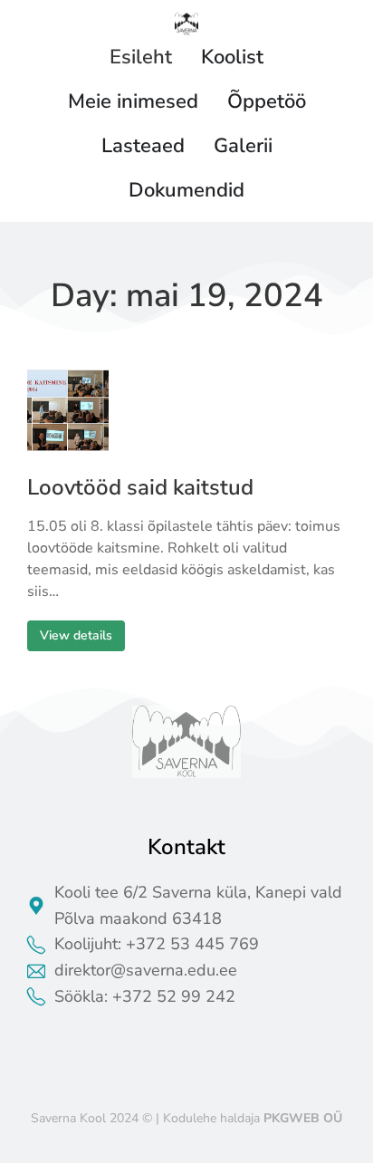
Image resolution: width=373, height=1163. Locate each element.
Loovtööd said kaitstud (140, 488)
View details (76, 635)
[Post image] (68, 410)
